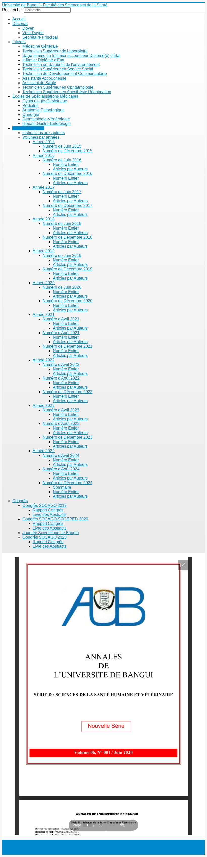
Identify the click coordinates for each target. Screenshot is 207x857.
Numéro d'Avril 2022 (61, 364)
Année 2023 (44, 405)
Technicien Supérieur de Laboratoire (55, 51)
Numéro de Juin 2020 (62, 287)
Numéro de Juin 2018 (62, 223)
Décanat (20, 23)
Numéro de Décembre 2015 (67, 151)
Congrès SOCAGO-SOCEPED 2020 (55, 519)
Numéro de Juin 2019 (62, 255)
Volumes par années (40, 137)
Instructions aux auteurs (43, 133)
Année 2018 (44, 219)
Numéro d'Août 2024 (61, 469)
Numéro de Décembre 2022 (67, 392)
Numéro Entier (66, 164)
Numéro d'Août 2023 (61, 423)
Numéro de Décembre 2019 (67, 269)
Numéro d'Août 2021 (61, 333)
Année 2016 (44, 155)
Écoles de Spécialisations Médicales (45, 96)
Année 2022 (44, 360)
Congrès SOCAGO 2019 (44, 505)
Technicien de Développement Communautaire (64, 73)
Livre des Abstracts (49, 514)
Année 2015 (44, 142)
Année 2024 (44, 451)
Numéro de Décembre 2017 (67, 205)
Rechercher (12, 10)
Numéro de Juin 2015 (62, 146)
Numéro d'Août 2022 (61, 378)
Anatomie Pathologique (43, 110)
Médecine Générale (40, 46)
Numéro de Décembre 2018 (67, 237)
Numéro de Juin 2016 (62, 160)
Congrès (20, 501)
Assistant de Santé (39, 83)
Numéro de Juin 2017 (62, 192)
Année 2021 (44, 314)
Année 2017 (44, 187)
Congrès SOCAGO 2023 (44, 537)
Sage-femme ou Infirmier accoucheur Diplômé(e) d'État (71, 55)
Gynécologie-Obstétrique (44, 101)
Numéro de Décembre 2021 (67, 346)
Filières (19, 42)
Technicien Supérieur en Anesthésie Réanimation (66, 92)
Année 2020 (44, 283)
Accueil (19, 19)
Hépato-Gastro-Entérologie (46, 123)
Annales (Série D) (28, 128)
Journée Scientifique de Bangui (50, 533)
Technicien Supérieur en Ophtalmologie (57, 87)
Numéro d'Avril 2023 (61, 410)
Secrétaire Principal (40, 37)
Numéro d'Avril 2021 (61, 319)
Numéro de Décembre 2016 (67, 173)
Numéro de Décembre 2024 (67, 483)
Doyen (28, 28)
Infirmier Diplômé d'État (43, 60)
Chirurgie (30, 114)
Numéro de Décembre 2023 (67, 437)
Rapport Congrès (48, 510)
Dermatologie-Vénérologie (46, 119)
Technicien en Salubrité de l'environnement (61, 64)
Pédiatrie (30, 105)
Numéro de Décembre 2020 (67, 301)
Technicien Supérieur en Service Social (57, 69)
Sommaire (62, 487)
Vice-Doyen (33, 33)
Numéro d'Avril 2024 (61, 455)
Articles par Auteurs (70, 169)
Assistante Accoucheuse (44, 78)
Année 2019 (44, 251)
